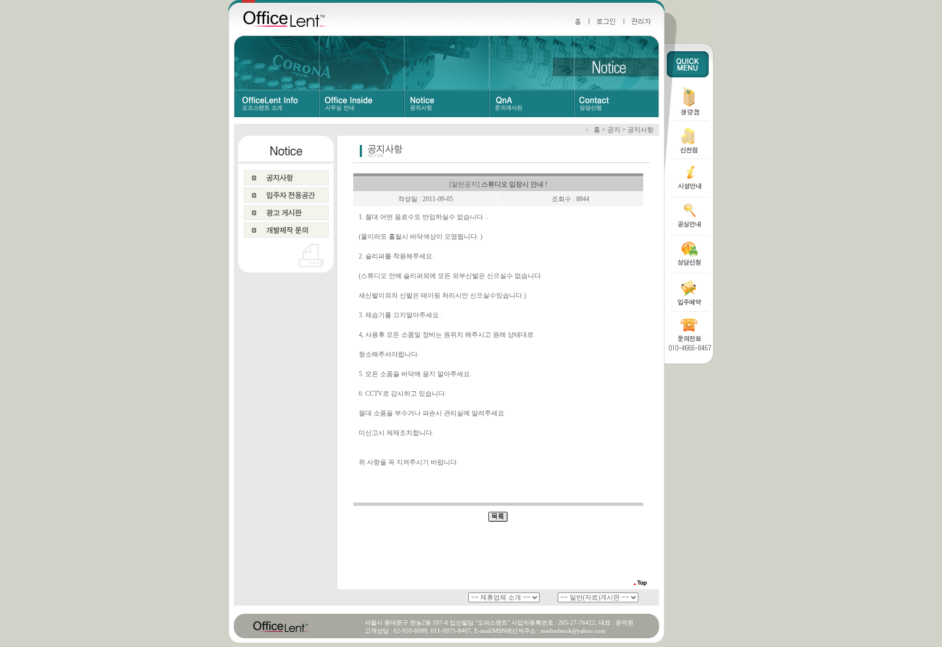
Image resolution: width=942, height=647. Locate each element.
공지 (613, 130)
